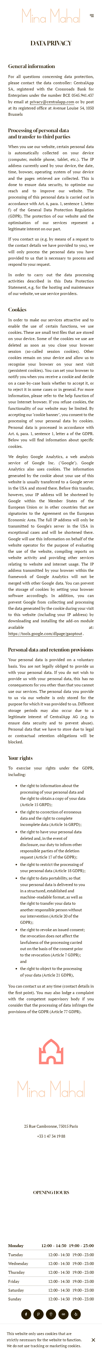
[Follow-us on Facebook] (26, 1314)
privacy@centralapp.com (52, 101)
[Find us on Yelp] (76, 1314)
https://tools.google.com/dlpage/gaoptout (45, 633)
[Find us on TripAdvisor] (63, 1314)
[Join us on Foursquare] (38, 1314)
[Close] (93, 1340)
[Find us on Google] (51, 1314)
